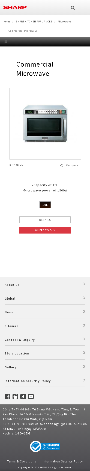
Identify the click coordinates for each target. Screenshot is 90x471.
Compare (72, 165)
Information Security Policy (28, 381)
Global (10, 298)
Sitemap (11, 326)
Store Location (17, 353)
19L (45, 205)
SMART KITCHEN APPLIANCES (34, 21)
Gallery (10, 367)
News (9, 312)
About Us (12, 285)
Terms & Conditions (21, 461)
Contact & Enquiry (20, 340)
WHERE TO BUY (45, 230)
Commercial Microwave (35, 69)
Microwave (64, 21)
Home (6, 21)
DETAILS (45, 220)
